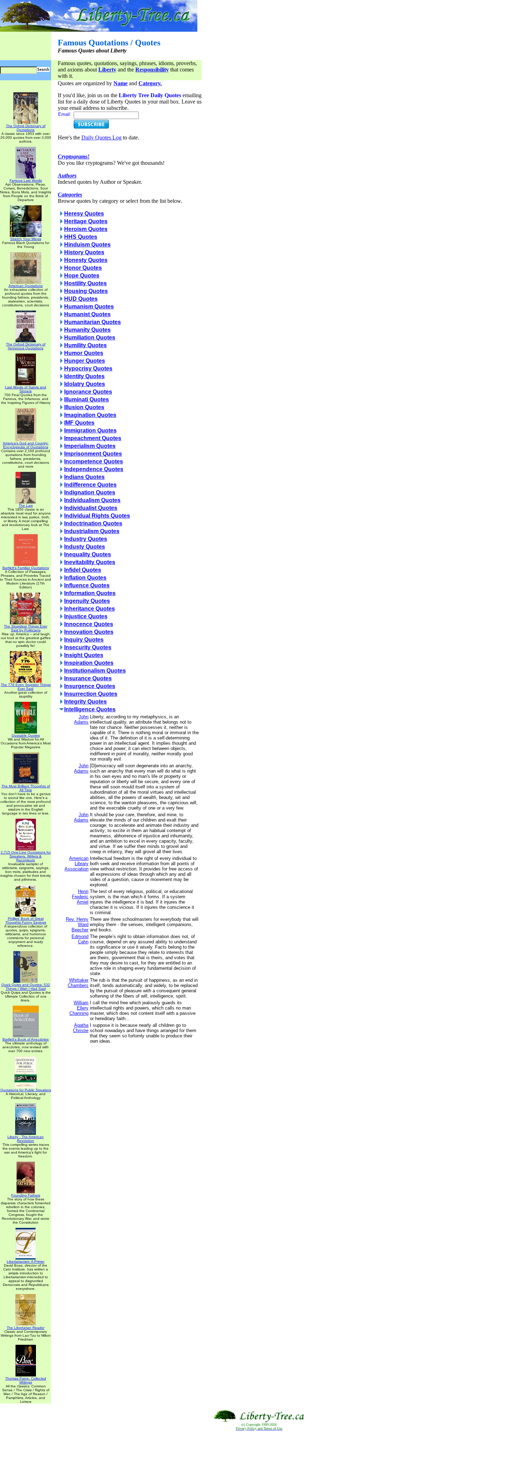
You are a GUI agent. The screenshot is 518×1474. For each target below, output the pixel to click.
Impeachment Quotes (92, 438)
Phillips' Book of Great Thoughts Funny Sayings (25, 920)
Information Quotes (90, 593)
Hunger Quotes (84, 361)
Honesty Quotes (85, 260)
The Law (26, 505)
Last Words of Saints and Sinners (25, 389)
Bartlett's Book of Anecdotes (25, 1039)
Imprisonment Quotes (93, 454)
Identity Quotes (84, 376)
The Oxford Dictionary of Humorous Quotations (25, 346)
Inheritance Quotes (89, 609)
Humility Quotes (85, 345)
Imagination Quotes (90, 415)
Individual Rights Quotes (97, 516)
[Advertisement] (259, 1452)
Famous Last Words (26, 180)
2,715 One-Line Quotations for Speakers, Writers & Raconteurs (26, 856)
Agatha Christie (80, 1028)
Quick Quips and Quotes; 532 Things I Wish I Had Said (25, 987)
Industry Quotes (85, 539)
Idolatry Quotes (84, 384)
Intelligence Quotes (90, 709)
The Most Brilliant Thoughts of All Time (25, 788)
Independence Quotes (93, 469)
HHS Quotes (80, 237)
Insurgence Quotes (89, 686)
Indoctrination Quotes (93, 523)
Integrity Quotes (85, 702)
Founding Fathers (25, 1195)
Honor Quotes (83, 268)
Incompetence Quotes (93, 461)
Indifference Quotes (90, 485)
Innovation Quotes (88, 632)
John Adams (81, 719)
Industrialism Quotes (91, 531)
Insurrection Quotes (90, 694)
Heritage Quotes (85, 221)
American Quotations (25, 286)
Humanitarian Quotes (92, 322)
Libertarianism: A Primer (25, 1261)
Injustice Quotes (85, 616)
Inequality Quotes (87, 554)
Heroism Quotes (85, 229)
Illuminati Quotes (86, 399)
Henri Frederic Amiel (80, 897)
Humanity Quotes (87, 330)
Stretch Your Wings (25, 239)
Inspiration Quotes (88, 663)
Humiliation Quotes (89, 338)
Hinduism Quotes (87, 245)
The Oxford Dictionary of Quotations (25, 128)
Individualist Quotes (90, 508)
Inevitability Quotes (89, 562)
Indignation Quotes (89, 492)
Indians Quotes (84, 477)
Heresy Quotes (84, 214)
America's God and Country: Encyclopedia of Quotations (26, 445)
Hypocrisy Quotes (88, 368)
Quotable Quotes (26, 735)
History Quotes (84, 252)
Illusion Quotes (84, 407)
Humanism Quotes (89, 307)
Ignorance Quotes (88, 392)
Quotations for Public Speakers (25, 1090)
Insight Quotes (83, 655)
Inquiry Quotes (84, 640)
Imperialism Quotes (90, 446)
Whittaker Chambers (78, 983)
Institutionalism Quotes (95, 671)
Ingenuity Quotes (87, 601)
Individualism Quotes (92, 500)
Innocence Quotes (88, 624)
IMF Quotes (79, 423)
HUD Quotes (81, 299)
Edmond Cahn (80, 939)
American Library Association (76, 864)
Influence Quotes (87, 585)
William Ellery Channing (78, 1008)
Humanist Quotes (87, 314)
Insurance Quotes (88, 678)
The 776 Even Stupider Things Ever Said (26, 687)
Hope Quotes (81, 276)
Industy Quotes (84, 547)
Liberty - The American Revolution (25, 1139)
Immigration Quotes (90, 430)
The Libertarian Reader (25, 1328)
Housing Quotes (86, 291)
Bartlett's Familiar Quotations (25, 568)
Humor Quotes (83, 353)
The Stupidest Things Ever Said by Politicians (25, 628)
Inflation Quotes (85, 578)
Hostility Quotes (85, 283)
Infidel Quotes (82, 570)
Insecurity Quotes (87, 647)
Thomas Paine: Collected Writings (25, 1380)
